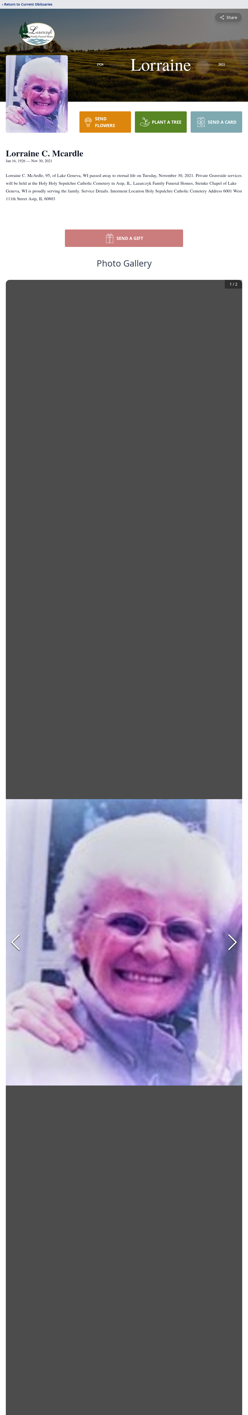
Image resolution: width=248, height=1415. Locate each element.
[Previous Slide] (15, 942)
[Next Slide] (232, 942)
